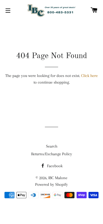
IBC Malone (57, 177)
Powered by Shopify (51, 184)
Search (51, 146)
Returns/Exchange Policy (51, 154)
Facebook (54, 165)
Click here (89, 75)
